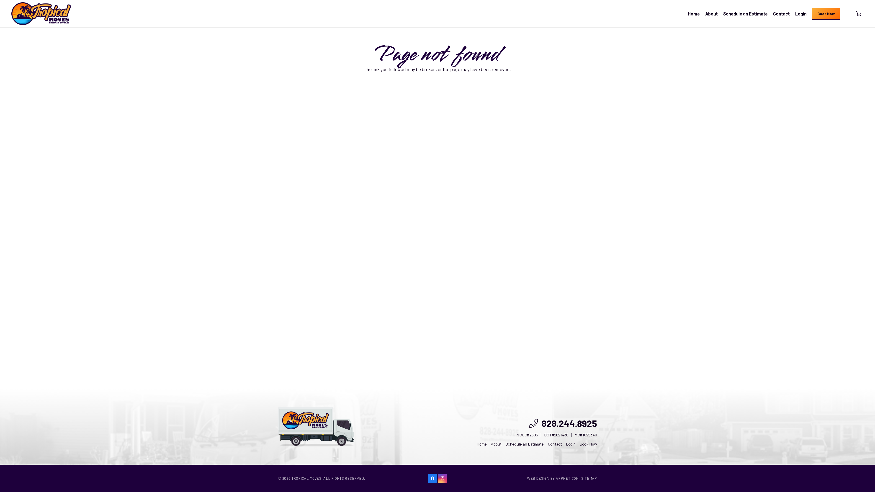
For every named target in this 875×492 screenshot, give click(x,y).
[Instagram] (442, 478)
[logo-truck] (316, 426)
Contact (555, 443)
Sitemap (589, 478)
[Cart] (859, 13)
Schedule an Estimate (525, 443)
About (496, 443)
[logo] (41, 13)
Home (482, 443)
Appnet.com (567, 478)
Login (571, 443)
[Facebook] (432, 478)
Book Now (588, 443)
